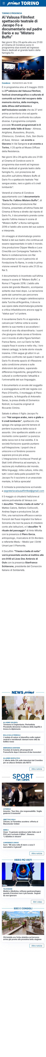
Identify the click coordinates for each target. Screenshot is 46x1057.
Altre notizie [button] (36, 769)
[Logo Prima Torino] (23, 3)
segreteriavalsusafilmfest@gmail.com (24, 490)
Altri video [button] (37, 902)
